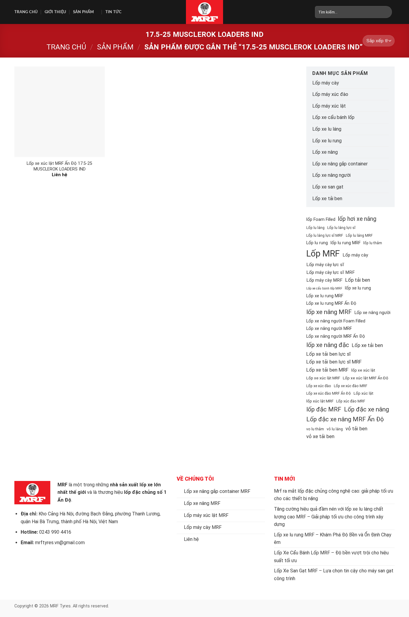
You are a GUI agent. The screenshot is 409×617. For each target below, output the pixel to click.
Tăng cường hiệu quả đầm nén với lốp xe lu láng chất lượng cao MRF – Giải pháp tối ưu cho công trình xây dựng (328, 516)
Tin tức (113, 12)
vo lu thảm (315, 429)
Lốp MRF (323, 253)
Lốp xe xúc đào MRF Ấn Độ (328, 393)
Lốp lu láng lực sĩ (341, 228)
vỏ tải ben (356, 429)
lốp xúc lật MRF (320, 401)
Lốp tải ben (357, 280)
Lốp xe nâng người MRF (329, 328)
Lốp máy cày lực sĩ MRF (330, 272)
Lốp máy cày (325, 83)
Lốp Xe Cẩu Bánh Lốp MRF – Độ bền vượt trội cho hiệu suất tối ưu (331, 556)
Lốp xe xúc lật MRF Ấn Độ (365, 378)
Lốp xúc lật (363, 393)
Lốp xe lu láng (326, 129)
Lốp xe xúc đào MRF (350, 386)
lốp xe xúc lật (363, 370)
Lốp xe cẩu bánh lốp (333, 117)
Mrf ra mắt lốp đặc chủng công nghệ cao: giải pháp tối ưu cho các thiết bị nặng (333, 495)
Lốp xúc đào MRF (350, 401)
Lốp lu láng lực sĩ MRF (324, 235)
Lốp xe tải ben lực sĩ (328, 354)
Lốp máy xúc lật (329, 106)
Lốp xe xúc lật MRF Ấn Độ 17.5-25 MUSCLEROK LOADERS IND (59, 166)
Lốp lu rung (317, 242)
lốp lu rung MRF (345, 242)
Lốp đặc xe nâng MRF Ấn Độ (345, 419)
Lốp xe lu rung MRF (324, 295)
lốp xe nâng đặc (327, 345)
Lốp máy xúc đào (330, 94)
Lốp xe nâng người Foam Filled (335, 321)
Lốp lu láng (315, 228)
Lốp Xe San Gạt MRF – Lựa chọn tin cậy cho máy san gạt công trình (333, 574)
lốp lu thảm (372, 243)
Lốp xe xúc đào (318, 386)
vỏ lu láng (335, 429)
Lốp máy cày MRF (324, 280)
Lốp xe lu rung (327, 141)
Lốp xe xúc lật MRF (323, 378)
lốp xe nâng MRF (329, 312)
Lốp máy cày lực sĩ (325, 264)
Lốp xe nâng (325, 152)
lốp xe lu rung (358, 288)
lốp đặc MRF (323, 409)
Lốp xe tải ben (327, 198)
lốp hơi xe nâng (357, 218)
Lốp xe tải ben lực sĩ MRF (334, 362)
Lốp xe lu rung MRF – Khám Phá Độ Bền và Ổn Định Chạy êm (332, 538)
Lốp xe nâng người (331, 175)
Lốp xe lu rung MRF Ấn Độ (331, 303)
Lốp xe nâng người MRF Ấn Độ (335, 336)
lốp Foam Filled (320, 219)
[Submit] (387, 12)
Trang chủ (26, 12)
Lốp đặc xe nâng (366, 409)
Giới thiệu (55, 12)
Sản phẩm (83, 12)
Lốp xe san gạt (327, 187)
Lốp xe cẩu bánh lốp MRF (324, 288)
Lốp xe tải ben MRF (327, 370)
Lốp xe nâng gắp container (340, 164)
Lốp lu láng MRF (359, 235)
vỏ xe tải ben (320, 436)
